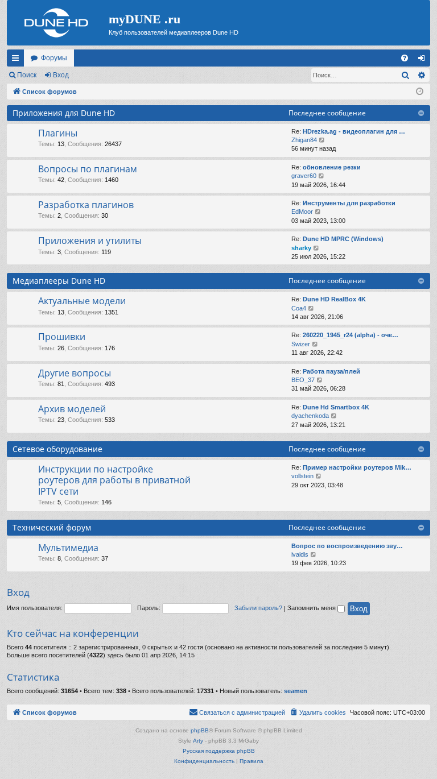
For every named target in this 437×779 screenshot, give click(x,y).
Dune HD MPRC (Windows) (343, 238)
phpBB (200, 730)
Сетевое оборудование (57, 449)
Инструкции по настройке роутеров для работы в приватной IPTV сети (114, 480)
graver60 (303, 175)
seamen (295, 690)
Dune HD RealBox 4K (334, 299)
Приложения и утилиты (90, 240)
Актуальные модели (82, 301)
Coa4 (298, 308)
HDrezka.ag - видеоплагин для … (354, 131)
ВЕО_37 (303, 379)
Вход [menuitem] (424, 60)
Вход (61, 75)
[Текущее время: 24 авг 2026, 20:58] (419, 91)
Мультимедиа (68, 547)
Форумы (54, 58)
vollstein (302, 476)
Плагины (57, 133)
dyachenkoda (310, 415)
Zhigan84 (304, 139)
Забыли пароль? (258, 607)
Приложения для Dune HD (64, 112)
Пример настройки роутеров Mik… (357, 467)
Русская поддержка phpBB (219, 751)
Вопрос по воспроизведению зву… (347, 545)
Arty (198, 740)
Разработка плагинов (86, 204)
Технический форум (52, 527)
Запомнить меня (312, 607)
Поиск (26, 75)
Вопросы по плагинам (87, 169)
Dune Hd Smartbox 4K (336, 407)
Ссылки (17, 60)
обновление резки (332, 167)
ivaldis (299, 554)
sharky (301, 248)
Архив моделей (72, 409)
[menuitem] (404, 58)
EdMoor (302, 211)
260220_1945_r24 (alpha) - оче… (350, 335)
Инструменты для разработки (349, 203)
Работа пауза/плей (331, 371)
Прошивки (61, 336)
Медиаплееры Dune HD (59, 280)
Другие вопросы (74, 373)
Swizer (300, 344)
